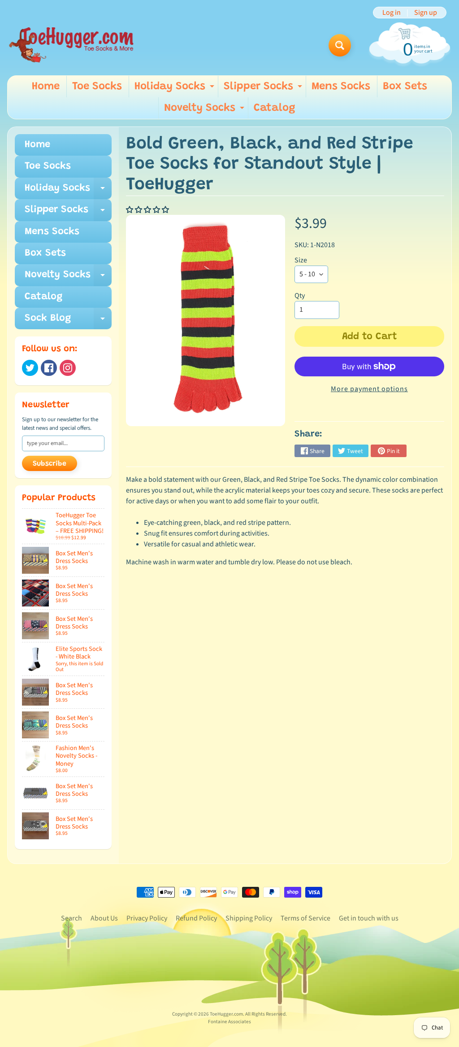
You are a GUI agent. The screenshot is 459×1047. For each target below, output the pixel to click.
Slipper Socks (264, 89)
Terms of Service (305, 918)
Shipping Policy (248, 918)
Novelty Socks (205, 111)
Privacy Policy (146, 918)
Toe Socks (97, 86)
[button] (148, 210)
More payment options (369, 389)
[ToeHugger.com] (71, 45)
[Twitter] (30, 368)
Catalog (274, 108)
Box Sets (405, 86)
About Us (104, 918)
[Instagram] (68, 368)
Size (300, 260)
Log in (391, 12)
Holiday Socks (175, 89)
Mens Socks (341, 86)
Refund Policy (196, 918)
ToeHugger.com (226, 1014)
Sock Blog (68, 321)
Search (71, 918)
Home (46, 86)
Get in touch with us (368, 918)
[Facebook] (49, 368)
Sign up (425, 12)
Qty (299, 296)
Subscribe (49, 463)
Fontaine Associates (229, 1021)
